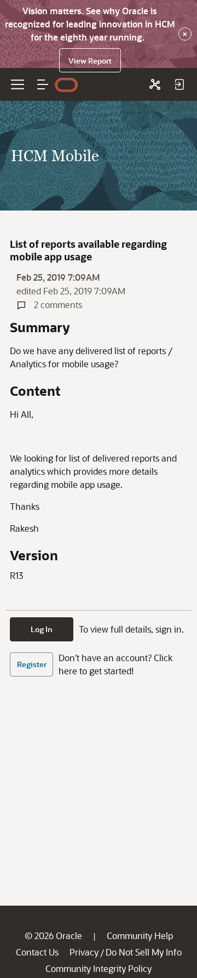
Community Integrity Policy (98, 968)
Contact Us (37, 952)
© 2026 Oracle (53, 935)
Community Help (140, 935)
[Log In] (179, 84)
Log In (42, 629)
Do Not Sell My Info (144, 952)
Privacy (84, 952)
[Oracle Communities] (154, 84)
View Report (90, 60)
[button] (43, 84)
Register (32, 664)
